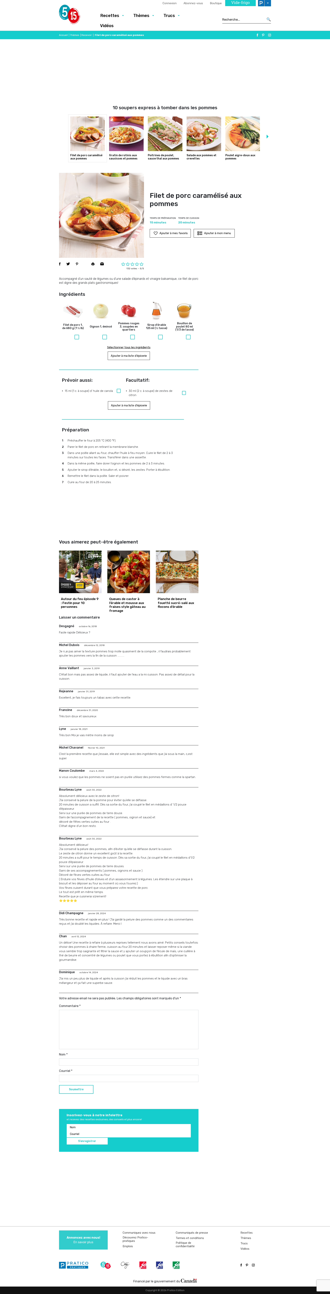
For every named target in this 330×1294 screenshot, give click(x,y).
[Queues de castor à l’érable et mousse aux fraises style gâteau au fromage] (128, 572)
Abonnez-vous (193, 3)
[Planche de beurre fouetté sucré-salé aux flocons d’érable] (177, 572)
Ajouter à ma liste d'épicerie (129, 355)
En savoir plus (83, 1240)
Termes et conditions (190, 1238)
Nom (63, 1054)
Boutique (216, 3)
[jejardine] (176, 1265)
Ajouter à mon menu (217, 233)
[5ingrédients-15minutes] (106, 1265)
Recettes (109, 15)
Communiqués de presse (192, 1232)
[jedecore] (160, 1265)
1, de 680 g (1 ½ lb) (73, 327)
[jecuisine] (143, 1265)
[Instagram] (269, 35)
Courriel (65, 1071)
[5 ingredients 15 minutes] (75, 15)
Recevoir (87, 35)
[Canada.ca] (189, 1280)
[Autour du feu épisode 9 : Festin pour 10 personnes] (80, 572)
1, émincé (101, 326)
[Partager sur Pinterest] (77, 263)
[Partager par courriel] (102, 263)
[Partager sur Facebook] (60, 263)
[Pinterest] (263, 35)
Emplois (128, 1246)
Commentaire (70, 1006)
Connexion (170, 3)
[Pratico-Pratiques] (75, 1265)
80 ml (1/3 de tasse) (184, 327)
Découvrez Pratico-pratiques (135, 1239)
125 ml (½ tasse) (156, 327)
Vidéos (107, 25)
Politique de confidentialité (185, 1244)
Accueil (63, 35)
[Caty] (125, 1265)
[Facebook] (257, 35)
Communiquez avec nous (139, 1232)
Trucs (169, 15)
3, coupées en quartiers (128, 327)
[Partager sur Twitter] (68, 263)
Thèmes (141, 15)
